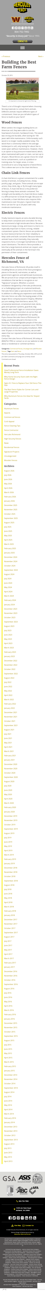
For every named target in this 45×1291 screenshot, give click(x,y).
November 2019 (10, 820)
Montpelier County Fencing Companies (15, 1252)
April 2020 (8, 799)
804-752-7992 (24, 1201)
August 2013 (9, 1144)
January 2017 (9, 967)
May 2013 (8, 1157)
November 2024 (10, 561)
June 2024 (8, 583)
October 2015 (9, 1032)
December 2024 (10, 557)
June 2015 (8, 1049)
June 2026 (8, 479)
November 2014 (10, 1079)
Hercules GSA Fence (27, 1286)
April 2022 (8, 695)
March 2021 (9, 751)
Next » (40, 56)
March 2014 (9, 1114)
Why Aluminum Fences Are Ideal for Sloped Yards (21, 397)
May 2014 (8, 1105)
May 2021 (8, 742)
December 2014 (10, 1075)
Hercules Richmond (12, 434)
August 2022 (9, 678)
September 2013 (11, 1139)
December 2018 (10, 868)
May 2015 (8, 1053)
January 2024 (9, 604)
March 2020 (9, 803)
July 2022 (7, 682)
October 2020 (9, 773)
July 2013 (7, 1148)
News (6, 443)
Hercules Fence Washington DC (11, 1284)
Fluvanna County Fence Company (19, 1269)
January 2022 (9, 708)
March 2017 (9, 958)
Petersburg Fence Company (35, 1257)
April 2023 (8, 643)
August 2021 (9, 729)
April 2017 (8, 954)
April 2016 (8, 1006)
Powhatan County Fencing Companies (12, 1254)
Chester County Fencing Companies (18, 1257)
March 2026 (9, 492)
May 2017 (8, 950)
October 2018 (9, 876)
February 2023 (10, 652)
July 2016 (7, 993)
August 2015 (9, 1040)
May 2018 (8, 898)
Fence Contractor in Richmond (30, 1276)
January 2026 (9, 501)
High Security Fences (12, 439)
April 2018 (8, 902)
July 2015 (7, 1045)
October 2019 (9, 824)
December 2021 (10, 712)
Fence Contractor (11, 430)
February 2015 (10, 1066)
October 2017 (9, 928)
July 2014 (7, 1096)
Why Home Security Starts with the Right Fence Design (20, 378)
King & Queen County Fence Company (21, 1267)
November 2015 (10, 1027)
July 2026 (7, 475)
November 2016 (10, 975)
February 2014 (10, 1118)
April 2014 (8, 1109)
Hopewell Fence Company (32, 1259)
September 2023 (11, 622)
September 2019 (11, 829)
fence (19, 351)
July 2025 (7, 527)
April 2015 (8, 1057)
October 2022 (9, 669)
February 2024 (10, 600)
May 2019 (8, 846)
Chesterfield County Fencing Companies (15, 1256)
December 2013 (10, 1126)
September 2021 (11, 725)
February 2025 (10, 548)
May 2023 (8, 639)
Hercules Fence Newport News (28, 1279)
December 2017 (10, 919)
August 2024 (9, 574)
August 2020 (9, 781)
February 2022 (10, 704)
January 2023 (9, 656)
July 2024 (7, 578)
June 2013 (8, 1152)
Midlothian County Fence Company (32, 1254)
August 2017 (9, 937)
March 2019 (9, 855)
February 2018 (10, 911)
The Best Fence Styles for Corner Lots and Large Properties (21, 390)
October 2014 (9, 1083)
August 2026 (9, 471)
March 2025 (9, 544)
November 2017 (10, 924)
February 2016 (10, 1014)
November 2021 (10, 716)
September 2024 (11, 570)
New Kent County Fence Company (19, 1264)
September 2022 (11, 673)
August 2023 (9, 626)
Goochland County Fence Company (32, 1251)
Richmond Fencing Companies (13, 1249)
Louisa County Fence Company (19, 1271)
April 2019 (8, 850)
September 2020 (11, 777)
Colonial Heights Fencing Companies (15, 1259)
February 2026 (10, 496)
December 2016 (10, 971)
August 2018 (9, 885)
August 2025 (9, 522)
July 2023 (7, 630)
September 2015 (11, 1036)
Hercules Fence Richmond (24, 1281)
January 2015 (9, 1070)
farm (12, 351)
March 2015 (9, 1062)
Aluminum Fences (11, 408)
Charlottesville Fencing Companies (13, 1251)
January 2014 (9, 1122)
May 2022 (8, 691)
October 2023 (9, 617)
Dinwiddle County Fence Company (14, 1261)
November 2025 (10, 509)
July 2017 (7, 941)
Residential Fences (11, 447)
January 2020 (9, 812)
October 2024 (9, 566)
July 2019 (7, 837)
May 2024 (8, 587)
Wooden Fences (10, 460)
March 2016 (9, 1010)
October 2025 (9, 514)
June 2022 (8, 686)
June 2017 (8, 945)
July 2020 (7, 786)
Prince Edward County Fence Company (25, 1274)
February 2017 (10, 963)
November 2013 (10, 1131)
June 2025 (8, 531)
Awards (7, 413)
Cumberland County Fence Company (20, 1272)
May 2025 (8, 535)
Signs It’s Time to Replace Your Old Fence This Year (22, 384)
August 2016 (9, 988)
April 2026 (8, 488)
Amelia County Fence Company (20, 1262)
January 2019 (9, 863)
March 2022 (9, 699)
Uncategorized (28, 349)
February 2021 (10, 755)
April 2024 (8, 591)
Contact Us (29, 1225)
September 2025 (11, 518)
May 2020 (8, 794)
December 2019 (10, 816)
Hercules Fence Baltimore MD (11, 1279)
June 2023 (8, 635)
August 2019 (9, 833)
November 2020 (10, 768)
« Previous (6, 56)
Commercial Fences (16, 349)
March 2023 (9, 647)
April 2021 (8, 747)
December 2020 (10, 764)
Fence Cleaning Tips (12, 426)
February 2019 (10, 859)
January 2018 (9, 915)
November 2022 (10, 665)
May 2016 (8, 1001)
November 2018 (10, 872)
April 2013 (8, 1161)
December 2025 (10, 505)
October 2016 (9, 980)
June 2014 (8, 1101)
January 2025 (9, 553)
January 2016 (9, 1019)
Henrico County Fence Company (30, 1249)
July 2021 (7, 734)
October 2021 (9, 721)
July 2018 (7, 889)
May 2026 (8, 483)
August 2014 (9, 1092)
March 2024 (9, 596)
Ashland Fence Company (32, 1252)
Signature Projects (11, 452)
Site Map (17, 1225)
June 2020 (8, 790)
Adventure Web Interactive (22, 1234)
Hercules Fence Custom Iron (28, 1284)
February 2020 (10, 807)
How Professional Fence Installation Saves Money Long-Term (21, 371)
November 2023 (10, 613)
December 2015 (10, 1023)
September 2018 (11, 881)
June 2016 (8, 997)
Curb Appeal (9, 421)
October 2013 (9, 1135)
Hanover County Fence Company (18, 1266)
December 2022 (10, 660)
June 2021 (8, 738)
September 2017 (11, 932)
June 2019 (8, 842)
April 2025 (8, 540)
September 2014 (11, 1088)
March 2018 (9, 906)
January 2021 (9, 760)
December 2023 (10, 609)
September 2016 (11, 984)
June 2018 (8, 893)
